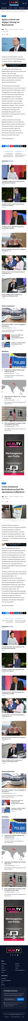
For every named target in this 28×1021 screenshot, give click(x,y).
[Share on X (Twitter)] (5, 34)
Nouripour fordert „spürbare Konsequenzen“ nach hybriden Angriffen (13, 227)
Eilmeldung (4, 8)
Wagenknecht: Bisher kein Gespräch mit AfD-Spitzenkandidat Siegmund (13, 182)
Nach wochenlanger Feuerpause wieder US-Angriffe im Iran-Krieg (15, 424)
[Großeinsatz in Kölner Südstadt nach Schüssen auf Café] (6, 344)
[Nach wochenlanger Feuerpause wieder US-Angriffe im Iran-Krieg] (14, 414)
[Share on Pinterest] (7, 34)
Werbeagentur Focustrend (15, 1014)
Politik (15, 8)
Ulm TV (6, 29)
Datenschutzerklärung (8, 1005)
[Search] (23, 3)
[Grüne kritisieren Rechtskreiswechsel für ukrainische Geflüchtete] (14, 512)
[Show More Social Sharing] (10, 34)
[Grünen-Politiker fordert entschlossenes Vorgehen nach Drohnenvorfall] (14, 285)
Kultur (10, 8)
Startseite (3, 11)
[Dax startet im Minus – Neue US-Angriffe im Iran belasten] (14, 315)
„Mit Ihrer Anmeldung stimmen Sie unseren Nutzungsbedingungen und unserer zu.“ (13, 1004)
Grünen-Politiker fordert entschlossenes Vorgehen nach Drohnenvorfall (12, 295)
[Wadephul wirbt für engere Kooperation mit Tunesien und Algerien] (14, 194)
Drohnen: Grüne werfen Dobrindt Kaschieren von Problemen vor (13, 272)
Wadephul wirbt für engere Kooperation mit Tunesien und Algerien (13, 204)
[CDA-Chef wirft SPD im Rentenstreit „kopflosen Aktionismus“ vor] (14, 240)
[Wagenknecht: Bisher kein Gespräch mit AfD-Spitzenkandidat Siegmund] (14, 172)
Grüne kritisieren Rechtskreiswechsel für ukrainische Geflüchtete (8, 155)
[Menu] (26, 3)
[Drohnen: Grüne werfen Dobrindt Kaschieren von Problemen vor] (14, 262)
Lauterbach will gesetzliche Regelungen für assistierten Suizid (20, 155)
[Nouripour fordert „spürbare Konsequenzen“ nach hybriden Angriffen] (14, 217)
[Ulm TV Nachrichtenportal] (14, 3)
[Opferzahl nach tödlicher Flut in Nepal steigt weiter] (14, 387)
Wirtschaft (22, 8)
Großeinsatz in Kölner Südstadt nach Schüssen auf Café (18, 343)
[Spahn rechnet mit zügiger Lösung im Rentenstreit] (14, 44)
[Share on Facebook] (3, 34)
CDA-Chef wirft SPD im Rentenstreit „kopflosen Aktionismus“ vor (14, 250)
